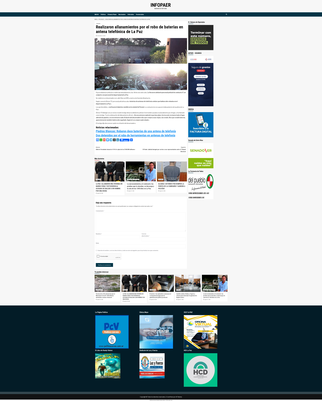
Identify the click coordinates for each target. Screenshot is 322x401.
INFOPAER (161, 5)
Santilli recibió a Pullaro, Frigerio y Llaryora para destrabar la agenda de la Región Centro (186, 295)
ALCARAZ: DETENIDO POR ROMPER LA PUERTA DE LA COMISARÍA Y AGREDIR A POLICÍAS (171, 186)
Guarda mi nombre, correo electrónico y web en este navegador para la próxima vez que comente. (128, 250)
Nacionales (122, 14)
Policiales (131, 14)
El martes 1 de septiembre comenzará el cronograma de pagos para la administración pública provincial (160, 295)
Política (103, 14)
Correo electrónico (146, 235)
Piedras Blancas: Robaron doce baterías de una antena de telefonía (136, 131)
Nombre (99, 234)
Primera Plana (112, 14)
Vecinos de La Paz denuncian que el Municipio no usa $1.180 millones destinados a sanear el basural (105, 295)
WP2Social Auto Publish (155, 400)
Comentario (100, 211)
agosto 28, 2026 (100, 193)
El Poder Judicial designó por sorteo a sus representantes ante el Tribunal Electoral (164, 149)
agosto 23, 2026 (162, 190)
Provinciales (140, 14)
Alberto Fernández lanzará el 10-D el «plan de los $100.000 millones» (115, 148)
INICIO (97, 14)
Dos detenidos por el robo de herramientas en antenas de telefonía (135, 135)
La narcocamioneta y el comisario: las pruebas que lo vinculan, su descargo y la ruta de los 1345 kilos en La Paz (140, 186)
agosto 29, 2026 (100, 299)
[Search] (226, 14)
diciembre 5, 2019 (101, 35)
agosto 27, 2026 (131, 190)
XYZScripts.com (169, 400)
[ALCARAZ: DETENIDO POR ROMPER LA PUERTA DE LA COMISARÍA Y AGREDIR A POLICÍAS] (172, 171)
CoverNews (169, 397)
